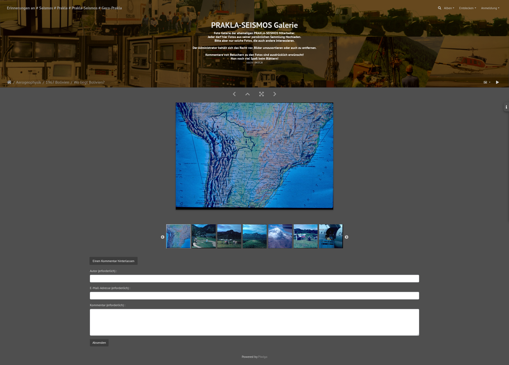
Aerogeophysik (28, 82)
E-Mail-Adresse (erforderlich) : (110, 288)
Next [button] (347, 237)
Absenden (99, 343)
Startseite (9, 82)
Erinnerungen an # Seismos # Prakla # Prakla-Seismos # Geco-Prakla (64, 8)
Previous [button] (163, 237)
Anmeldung (489, 8)
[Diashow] (497, 82)
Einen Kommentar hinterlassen (113, 261)
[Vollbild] (261, 94)
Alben (448, 8)
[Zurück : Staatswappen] (234, 94)
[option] (178, 236)
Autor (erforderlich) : (103, 271)
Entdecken (466, 8)
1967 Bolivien (57, 82)
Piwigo (262, 357)
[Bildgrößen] (487, 82)
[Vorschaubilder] (247, 94)
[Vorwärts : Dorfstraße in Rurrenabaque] (274, 94)
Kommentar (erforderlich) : (107, 305)
